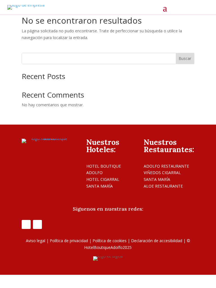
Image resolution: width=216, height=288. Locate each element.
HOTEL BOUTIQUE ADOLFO (103, 169)
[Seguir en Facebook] (26, 224)
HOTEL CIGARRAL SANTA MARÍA (102, 183)
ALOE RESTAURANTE (163, 186)
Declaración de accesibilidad (156, 240)
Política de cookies (110, 240)
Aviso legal (35, 240)
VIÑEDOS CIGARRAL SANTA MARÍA (162, 176)
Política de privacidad (69, 240)
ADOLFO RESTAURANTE (166, 166)
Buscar (185, 58)
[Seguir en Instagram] (37, 224)
